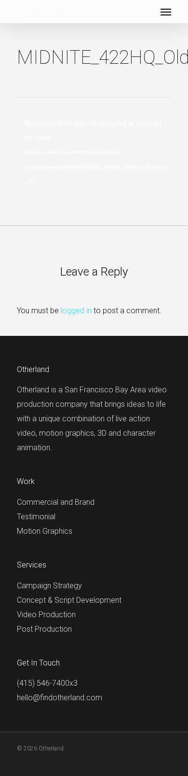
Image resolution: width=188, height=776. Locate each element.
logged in (76, 310)
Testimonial (36, 516)
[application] (94, 159)
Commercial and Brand (55, 502)
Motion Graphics (44, 531)
